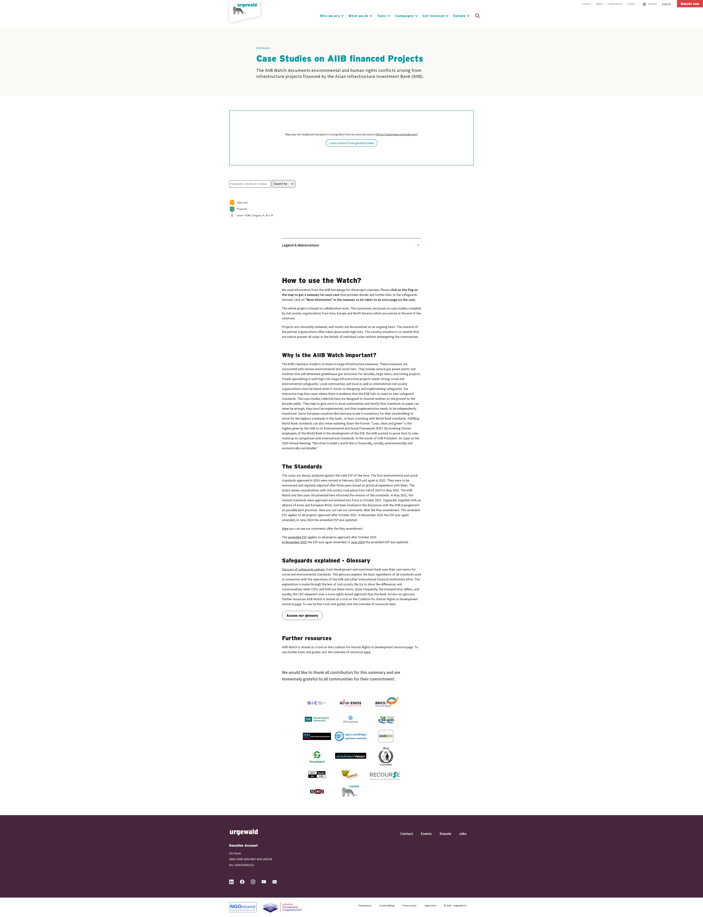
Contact (586, 3)
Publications (615, 3)
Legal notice (430, 905)
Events (631, 3)
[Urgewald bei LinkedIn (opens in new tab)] (234, 882)
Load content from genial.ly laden (351, 143)
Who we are (330, 16)
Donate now (690, 3)
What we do (358, 16)
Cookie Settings (387, 905)
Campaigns (404, 16)
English (666, 3)
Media (599, 3)
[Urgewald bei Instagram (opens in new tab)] (256, 882)
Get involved (433, 16)
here (367, 652)
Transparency (364, 905)
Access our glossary (302, 615)
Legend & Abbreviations (300, 245)
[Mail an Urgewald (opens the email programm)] (277, 882)
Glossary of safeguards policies (303, 569)
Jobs (462, 833)
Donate (459, 16)
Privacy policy (409, 905)
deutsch (652, 3)
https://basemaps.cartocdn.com (396, 134)
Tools (381, 16)
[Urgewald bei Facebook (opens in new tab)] (245, 882)
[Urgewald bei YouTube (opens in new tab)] (267, 882)
